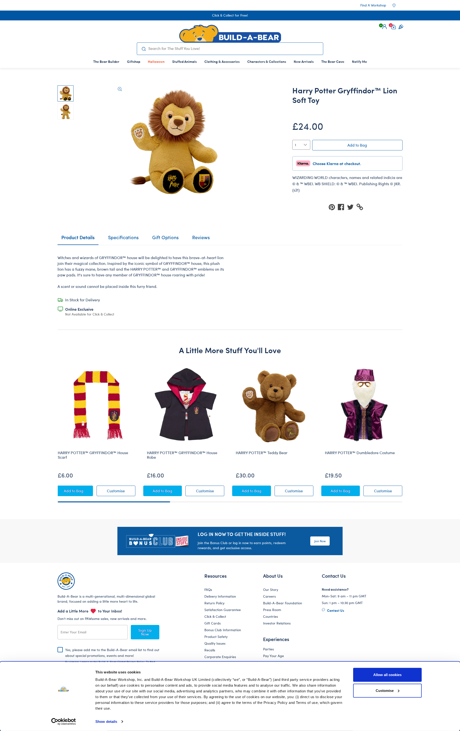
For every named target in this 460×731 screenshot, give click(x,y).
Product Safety (216, 636)
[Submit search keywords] (143, 49)
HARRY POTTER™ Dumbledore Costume (360, 452)
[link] (156, 61)
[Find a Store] (397, 5)
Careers (269, 596)
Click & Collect (215, 616)
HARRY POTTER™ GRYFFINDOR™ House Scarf (93, 455)
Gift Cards (212, 623)
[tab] (123, 239)
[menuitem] (106, 61)
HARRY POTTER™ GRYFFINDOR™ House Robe (182, 455)
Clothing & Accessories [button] (222, 61)
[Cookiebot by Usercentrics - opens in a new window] (64, 721)
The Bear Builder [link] (106, 61)
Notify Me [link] (359, 61)
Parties (268, 649)
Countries (270, 616)
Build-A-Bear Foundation (282, 603)
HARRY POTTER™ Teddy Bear (262, 452)
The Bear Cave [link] (332, 61)
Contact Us (335, 610)
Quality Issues (214, 643)
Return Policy (214, 603)
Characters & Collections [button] (266, 61)
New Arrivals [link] (304, 61)
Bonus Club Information (222, 630)
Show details (106, 721)
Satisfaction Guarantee (222, 609)
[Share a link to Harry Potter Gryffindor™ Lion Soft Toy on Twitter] (351, 207)
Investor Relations (277, 623)
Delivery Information (220, 596)
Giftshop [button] (133, 61)
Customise (385, 690)
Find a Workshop (373, 5)
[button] (384, 26)
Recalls (209, 650)
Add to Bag (357, 145)
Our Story (270, 589)
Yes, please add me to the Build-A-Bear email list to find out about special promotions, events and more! (112, 660)
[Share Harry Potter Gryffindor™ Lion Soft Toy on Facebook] (342, 207)
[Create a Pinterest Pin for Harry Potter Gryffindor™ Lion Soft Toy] (333, 207)
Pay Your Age (273, 656)
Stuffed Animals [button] (184, 61)
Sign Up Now (145, 632)
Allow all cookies (387, 675)
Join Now (320, 541)
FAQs (208, 589)
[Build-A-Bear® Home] (230, 33)
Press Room (272, 609)
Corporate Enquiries (220, 656)
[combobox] (233, 48)
